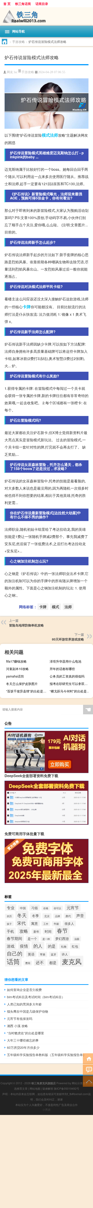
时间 (48, 931)
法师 (54, 135)
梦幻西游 (62, 938)
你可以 (57, 908)
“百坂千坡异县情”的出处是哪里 (27, 691)
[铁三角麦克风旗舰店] (46, 16)
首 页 (7, 3)
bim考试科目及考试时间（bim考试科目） (36, 997)
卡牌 (27, 307)
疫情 (24, 946)
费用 (27, 963)
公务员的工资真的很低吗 (67, 676)
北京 (47, 916)
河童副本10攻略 (17, 668)
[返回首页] (88, 1058)
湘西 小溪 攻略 (17, 1025)
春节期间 (14, 938)
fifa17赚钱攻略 (16, 661)
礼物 (63, 946)
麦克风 (71, 961)
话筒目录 (41, 3)
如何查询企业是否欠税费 (24, 989)
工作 (45, 923)
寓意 (34, 923)
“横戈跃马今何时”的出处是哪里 (71, 691)
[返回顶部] (88, 1081)
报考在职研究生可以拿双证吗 (70, 683)
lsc (15, 72)
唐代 (68, 916)
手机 (10, 931)
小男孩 (46, 1109)
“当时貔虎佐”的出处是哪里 (25, 1033)
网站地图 (35, 1088)
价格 (45, 908)
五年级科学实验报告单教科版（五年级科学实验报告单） (46, 1054)
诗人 (65, 954)
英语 (31, 954)
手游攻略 (18, 41)
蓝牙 (53, 954)
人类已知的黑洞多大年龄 (24, 1004)
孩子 (9, 923)
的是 (52, 946)
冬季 (35, 915)
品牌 (57, 916)
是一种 (46, 939)
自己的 (14, 953)
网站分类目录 (80, 1083)
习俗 (34, 907)
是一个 (32, 938)
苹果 (42, 954)
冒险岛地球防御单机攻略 (26, 625)
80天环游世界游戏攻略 (68, 639)
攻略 (23, 931)
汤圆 (76, 939)
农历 (9, 916)
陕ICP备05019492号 (66, 1088)
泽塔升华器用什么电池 (65, 661)
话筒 (13, 961)
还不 (40, 962)
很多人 (69, 923)
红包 (75, 946)
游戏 (10, 946)
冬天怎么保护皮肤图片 (22, 683)
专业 (10, 907)
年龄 (56, 923)
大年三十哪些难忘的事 (23, 1040)
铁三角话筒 (23, 3)
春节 (62, 930)
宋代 (21, 923)
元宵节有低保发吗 (19, 1018)
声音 (80, 915)
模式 (46, 135)
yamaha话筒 (15, 676)
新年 (36, 931)
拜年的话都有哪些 (62, 668)
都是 (52, 962)
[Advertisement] (46, 1161)
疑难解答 (47, 1088)
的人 (37, 945)
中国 (23, 908)
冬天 (22, 915)
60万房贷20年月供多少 (23, 1047)
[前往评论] (88, 1070)
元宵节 (73, 907)
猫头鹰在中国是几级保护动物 (27, 1011)
